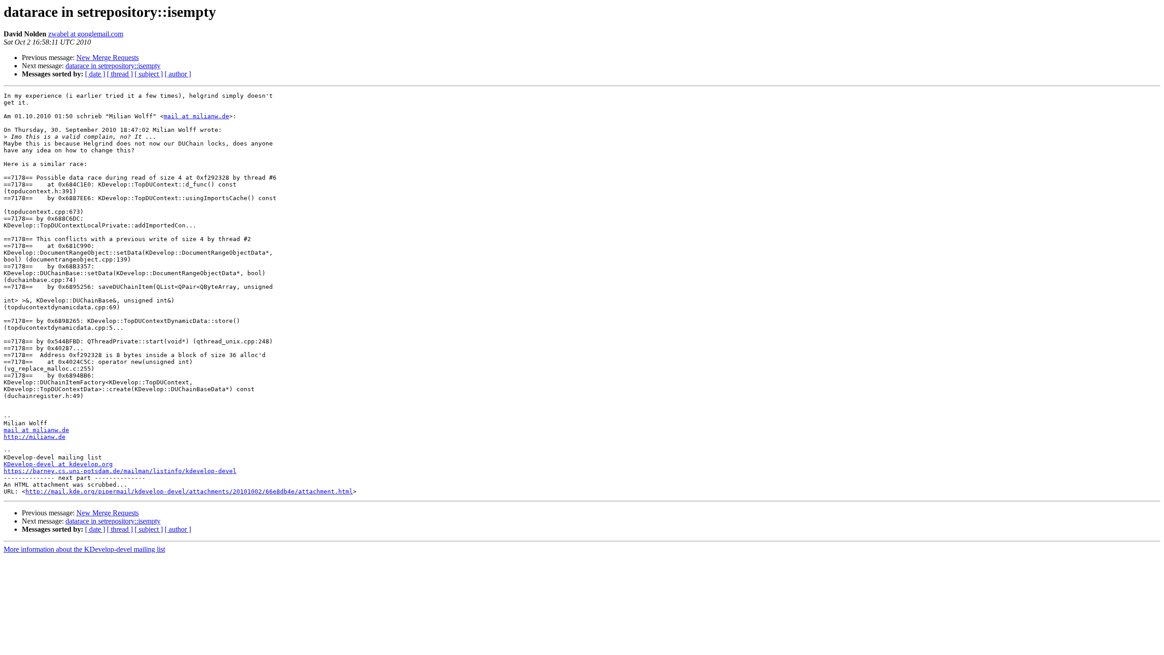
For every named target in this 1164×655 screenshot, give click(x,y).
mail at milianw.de (196, 116)
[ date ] (95, 74)
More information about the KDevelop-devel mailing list (84, 549)
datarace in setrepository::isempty (113, 66)
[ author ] (178, 74)
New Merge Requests (107, 57)
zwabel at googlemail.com (85, 34)
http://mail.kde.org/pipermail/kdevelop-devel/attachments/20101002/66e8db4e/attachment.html (189, 491)
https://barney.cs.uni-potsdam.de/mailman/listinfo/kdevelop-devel (120, 471)
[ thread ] (120, 74)
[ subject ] (149, 74)
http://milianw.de (34, 436)
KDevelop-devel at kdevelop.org (58, 464)
